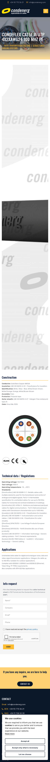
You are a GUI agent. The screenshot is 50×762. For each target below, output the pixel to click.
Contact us (25, 683)
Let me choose (25, 754)
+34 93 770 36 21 (17, 2)
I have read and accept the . (21, 629)
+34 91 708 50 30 (17, 713)
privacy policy (32, 629)
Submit (8, 647)
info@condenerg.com (37, 2)
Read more (10, 734)
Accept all (25, 741)
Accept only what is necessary (25, 748)
